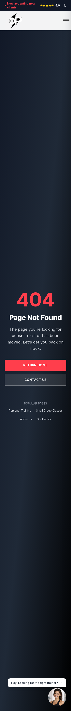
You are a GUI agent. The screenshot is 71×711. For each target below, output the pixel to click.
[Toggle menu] (63, 21)
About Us (26, 419)
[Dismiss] (61, 682)
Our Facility (44, 419)
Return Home (35, 365)
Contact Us (35, 380)
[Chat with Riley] (57, 696)
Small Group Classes (49, 410)
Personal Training (20, 410)
